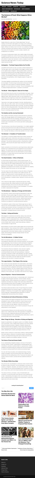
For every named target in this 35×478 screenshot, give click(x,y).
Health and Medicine (7, 8)
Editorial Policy (4, 468)
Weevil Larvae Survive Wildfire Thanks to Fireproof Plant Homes (25, 422)
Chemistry (15, 6)
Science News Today (12, 2)
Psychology (17, 8)
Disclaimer (3, 466)
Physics (9, 6)
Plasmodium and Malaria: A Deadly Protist (23, 406)
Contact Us (3, 464)
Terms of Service (5, 471)
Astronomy (23, 6)
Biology (4, 6)
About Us (3, 462)
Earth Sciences (26, 8)
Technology (13, 11)
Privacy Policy (4, 470)
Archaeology (5, 11)
